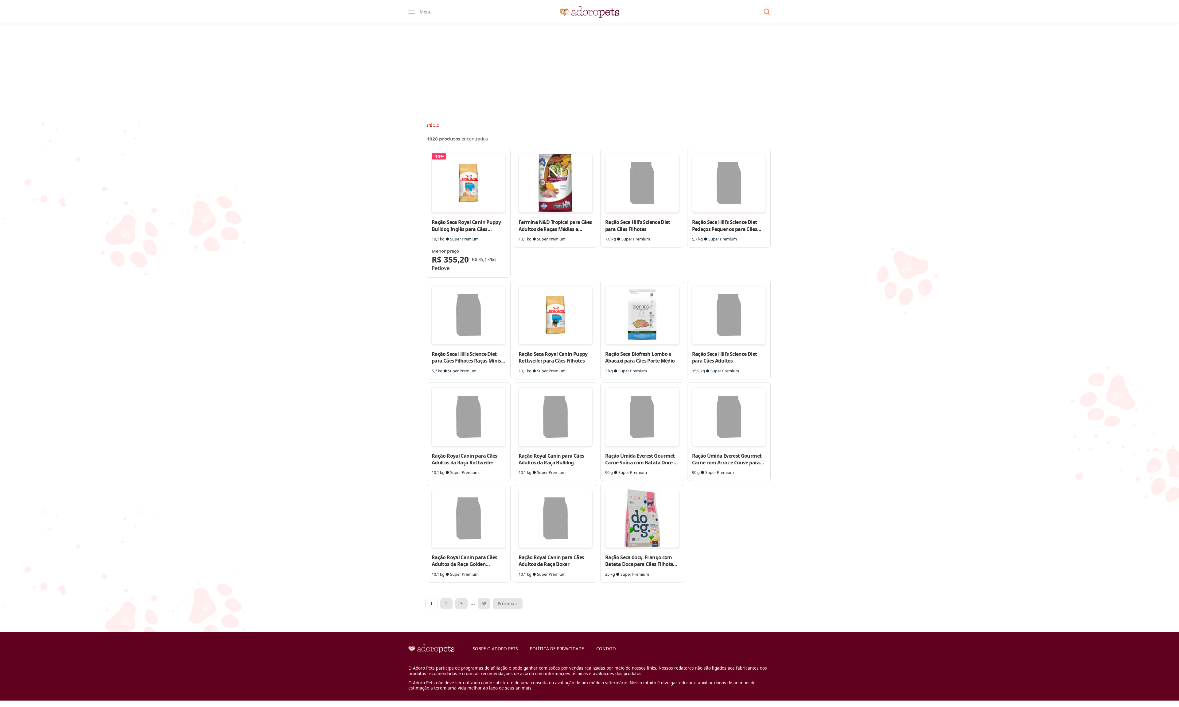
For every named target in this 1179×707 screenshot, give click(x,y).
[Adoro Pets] (589, 12)
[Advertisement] (589, 73)
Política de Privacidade (557, 648)
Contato (606, 648)
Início (433, 125)
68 (483, 603)
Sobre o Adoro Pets (495, 648)
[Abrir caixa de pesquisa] (767, 12)
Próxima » (508, 603)
